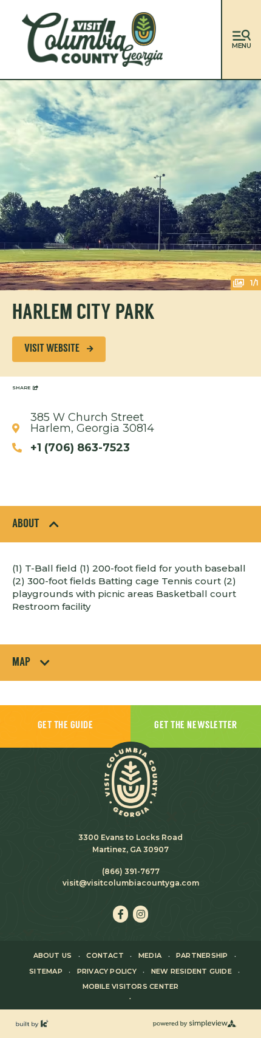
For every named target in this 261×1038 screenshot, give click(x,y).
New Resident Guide (191, 971)
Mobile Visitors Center (131, 986)
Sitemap (46, 971)
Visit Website (52, 349)
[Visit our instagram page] (140, 914)
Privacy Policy (107, 971)
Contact (105, 955)
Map (21, 663)
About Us (52, 955)
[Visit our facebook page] (120, 914)
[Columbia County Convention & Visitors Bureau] (92, 39)
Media (149, 955)
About (25, 524)
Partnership (202, 955)
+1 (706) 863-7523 (80, 447)
